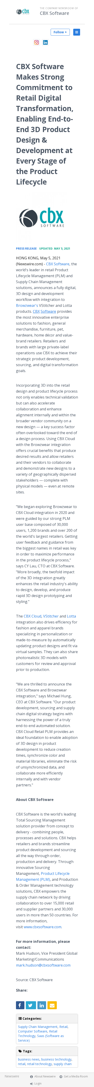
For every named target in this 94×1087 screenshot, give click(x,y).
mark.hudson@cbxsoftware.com (43, 965)
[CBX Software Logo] (41, 217)
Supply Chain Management (37, 1026)
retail (21, 1064)
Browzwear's (27, 305)
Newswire (12, 1076)
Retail (63, 1026)
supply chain (63, 1064)
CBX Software (54, 13)
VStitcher (51, 616)
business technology (56, 1059)
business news (28, 1059)
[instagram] (36, 42)
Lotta (71, 616)
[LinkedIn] (45, 42)
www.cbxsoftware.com (42, 926)
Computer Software (32, 1031)
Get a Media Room (76, 1076)
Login (38, 1083)
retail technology (39, 1064)
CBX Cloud (32, 616)
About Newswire (45, 1076)
